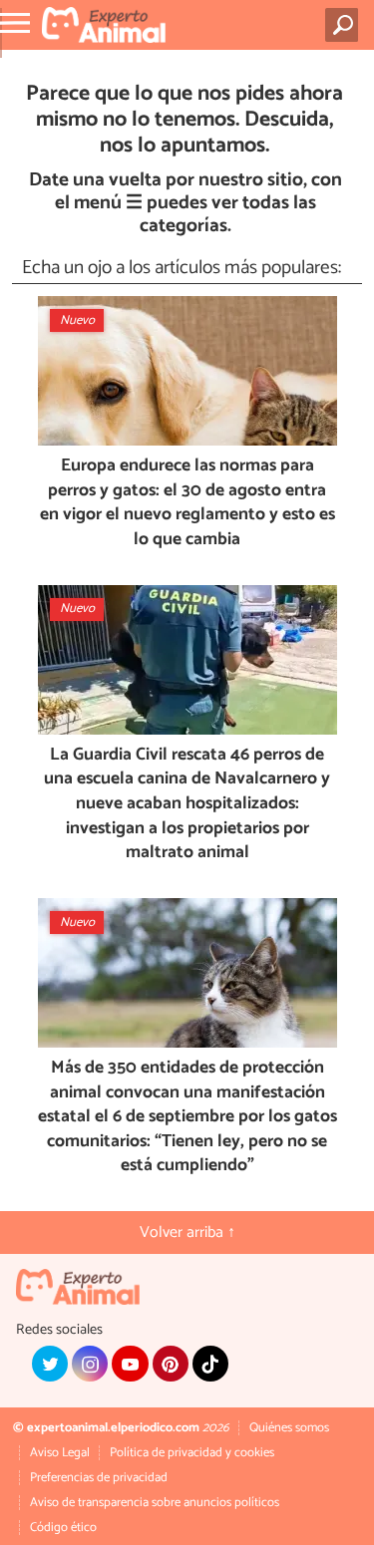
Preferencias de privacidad (99, 1477)
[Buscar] (345, 25)
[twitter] (50, 1364)
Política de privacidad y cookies (192, 1452)
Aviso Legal (60, 1452)
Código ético (63, 1527)
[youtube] (130, 1364)
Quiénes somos (289, 1427)
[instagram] (90, 1364)
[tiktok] (210, 1364)
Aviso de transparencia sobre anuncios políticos (154, 1502)
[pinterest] (170, 1364)
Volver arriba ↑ (187, 1232)
